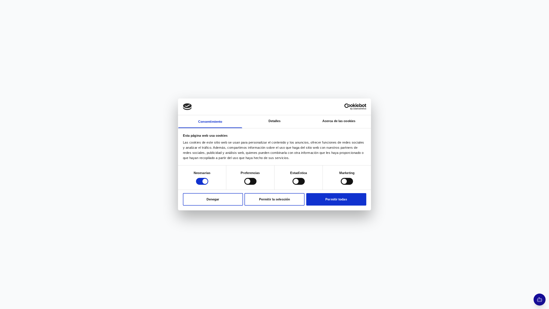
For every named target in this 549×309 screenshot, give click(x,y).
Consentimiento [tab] (210, 121)
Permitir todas (336, 199)
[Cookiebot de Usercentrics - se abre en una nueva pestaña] (347, 106)
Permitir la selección (274, 199)
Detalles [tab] (274, 121)
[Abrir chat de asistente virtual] (540, 300)
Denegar (213, 199)
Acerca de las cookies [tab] (338, 121)
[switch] (250, 181)
